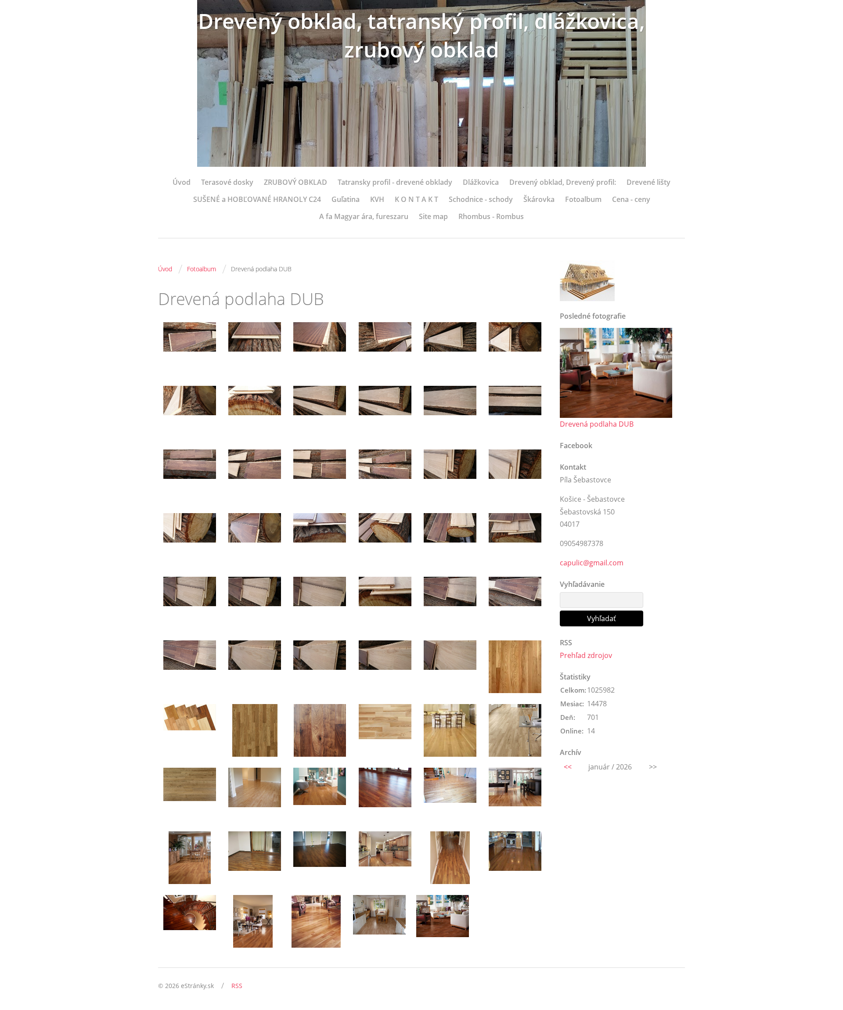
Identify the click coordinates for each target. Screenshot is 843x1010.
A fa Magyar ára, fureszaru (363, 216)
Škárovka (539, 199)
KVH (377, 199)
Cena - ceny (631, 199)
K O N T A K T (416, 199)
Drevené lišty (648, 182)
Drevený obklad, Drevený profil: (562, 182)
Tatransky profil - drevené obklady (395, 182)
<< (568, 767)
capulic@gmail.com (591, 563)
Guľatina (345, 199)
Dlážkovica (481, 182)
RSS (236, 985)
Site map (433, 216)
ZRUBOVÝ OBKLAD (295, 182)
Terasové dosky (227, 182)
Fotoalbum (583, 199)
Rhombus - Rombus (491, 216)
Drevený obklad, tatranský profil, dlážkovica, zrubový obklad (421, 35)
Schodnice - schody (481, 199)
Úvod (182, 182)
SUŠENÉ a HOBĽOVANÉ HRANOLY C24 (257, 199)
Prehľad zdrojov (586, 655)
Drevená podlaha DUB (597, 424)
